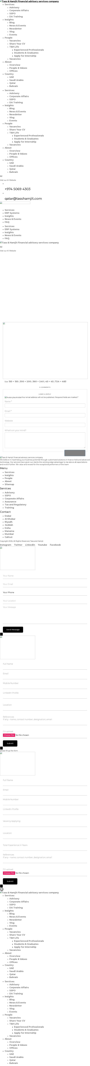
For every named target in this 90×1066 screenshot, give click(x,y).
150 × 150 (13, 381)
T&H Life (14, 47)
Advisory (14, 7)
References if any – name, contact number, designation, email (27, 718)
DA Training (16, 16)
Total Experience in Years (15, 845)
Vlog (11, 31)
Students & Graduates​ (26, 53)
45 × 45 (49, 381)
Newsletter (15, 28)
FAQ (7, 222)
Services (9, 4)
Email (8, 411)
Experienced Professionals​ (29, 50)
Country (9, 74)
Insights (9, 19)
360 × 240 (38, 381)
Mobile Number (11, 683)
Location (7, 705)
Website (9, 421)
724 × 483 (60, 381)
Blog (12, 22)
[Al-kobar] (45, 350)
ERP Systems (12, 213)
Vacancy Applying (11, 821)
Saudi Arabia (16, 80)
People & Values (18, 68)
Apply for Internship (25, 56)
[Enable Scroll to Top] (1, 889)
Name (8, 401)
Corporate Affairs (19, 10)
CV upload (8, 731)
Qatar (12, 83)
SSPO (12, 13)
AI (1, 176)
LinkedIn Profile (11, 693)
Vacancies (15, 40)
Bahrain (13, 86)
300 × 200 (25, 381)
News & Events (17, 25)
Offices (13, 71)
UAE (11, 77)
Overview (14, 65)
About (8, 62)
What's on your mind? (15, 430)
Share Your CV (17, 43)
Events (13, 34)
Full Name (8, 664)
